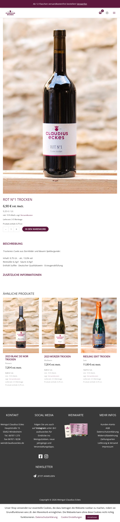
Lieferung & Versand (108, 443)
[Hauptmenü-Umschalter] (114, 13)
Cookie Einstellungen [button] (71, 517)
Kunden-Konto (108, 424)
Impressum (107, 446)
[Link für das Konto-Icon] (107, 13)
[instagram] (47, 456)
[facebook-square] (41, 456)
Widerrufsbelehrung (108, 435)
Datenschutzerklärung (108, 431)
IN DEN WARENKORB (35, 229)
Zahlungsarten (108, 439)
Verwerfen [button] (82, 3)
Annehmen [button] (92, 517)
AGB (108, 428)
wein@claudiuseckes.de (12, 443)
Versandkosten (26, 215)
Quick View (21, 351)
